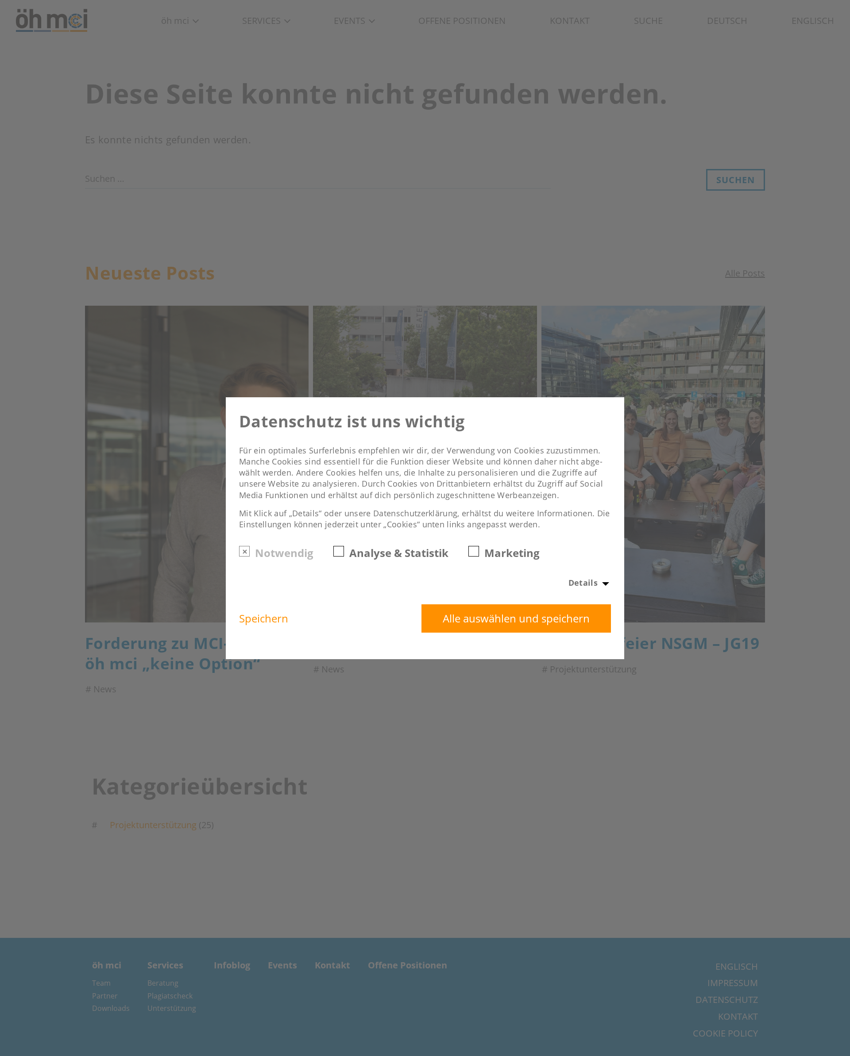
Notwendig (284, 552)
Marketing (512, 552)
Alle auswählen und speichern (516, 618)
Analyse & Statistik (398, 552)
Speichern (263, 618)
